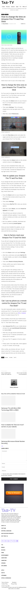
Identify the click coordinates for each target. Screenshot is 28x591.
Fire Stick (10, 357)
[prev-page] (1, 446)
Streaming (6, 14)
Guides (6, 12)
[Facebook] (2, 26)
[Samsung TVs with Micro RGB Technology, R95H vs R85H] (14, 400)
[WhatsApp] (11, 26)
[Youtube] (17, 541)
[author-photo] (14, 385)
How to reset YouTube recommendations (22, 373)
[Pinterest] (8, 26)
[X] (5, 26)
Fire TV (15, 357)
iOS (19, 313)
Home (2, 12)
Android (24, 313)
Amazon (6, 357)
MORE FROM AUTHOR (18, 394)
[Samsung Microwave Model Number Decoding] (14, 434)
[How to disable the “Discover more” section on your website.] (14, 417)
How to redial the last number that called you (6, 373)
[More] (14, 26)
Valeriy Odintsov (5, 23)
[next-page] (2, 446)
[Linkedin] (8, 541)
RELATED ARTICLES (6, 394)
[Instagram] (5, 541)
